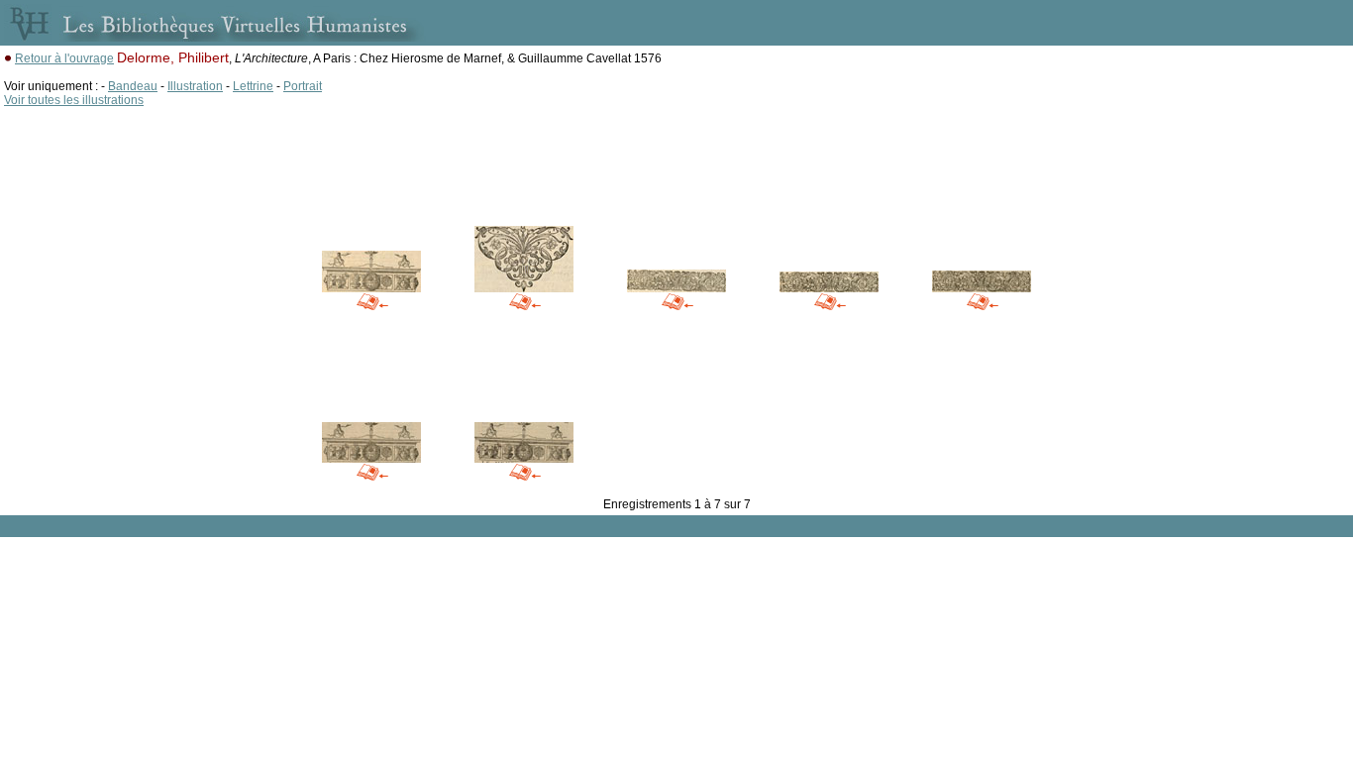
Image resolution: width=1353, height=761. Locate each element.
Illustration (195, 86)
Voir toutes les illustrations (74, 100)
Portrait (302, 86)
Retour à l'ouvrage (64, 58)
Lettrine (253, 86)
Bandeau (132, 86)
